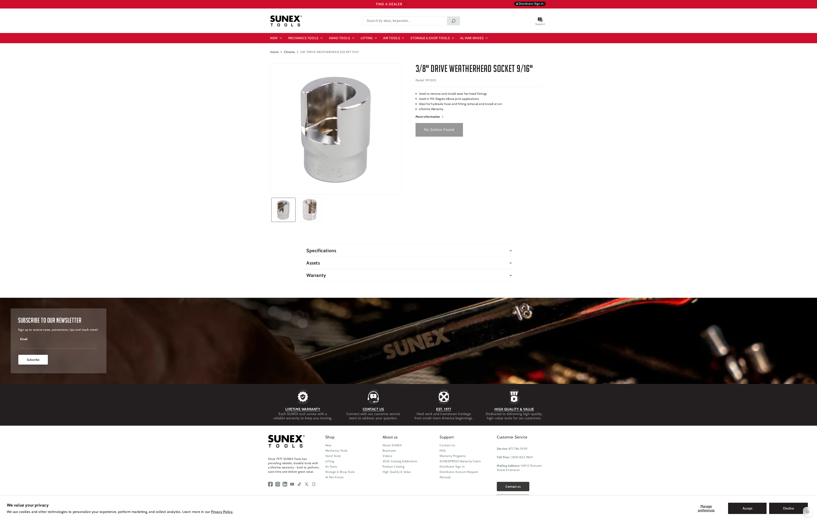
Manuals (445, 477)
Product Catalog (394, 466)
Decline (788, 508)
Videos (387, 456)
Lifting (329, 461)
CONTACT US (373, 409)
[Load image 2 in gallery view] (310, 210)
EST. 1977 (443, 409)
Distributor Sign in (531, 4)
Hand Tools (333, 456)
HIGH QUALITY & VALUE (514, 409)
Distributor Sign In (452, 466)
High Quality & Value (397, 472)
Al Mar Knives (334, 477)
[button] (277, 38)
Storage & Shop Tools (340, 472)
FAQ (443, 450)
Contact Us (447, 445)
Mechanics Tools (336, 450)
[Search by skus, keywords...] (453, 21)
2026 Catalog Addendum (400, 461)
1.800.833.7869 (521, 457)
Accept (747, 508)
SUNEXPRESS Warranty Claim (460, 461)
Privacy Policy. (222, 512)
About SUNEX (392, 445)
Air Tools (331, 466)
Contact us (513, 486)
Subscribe (33, 360)
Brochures (389, 450)
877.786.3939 (517, 449)
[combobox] (411, 20)
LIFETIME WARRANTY (302, 409)
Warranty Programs (453, 456)
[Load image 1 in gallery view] (283, 210)
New (328, 445)
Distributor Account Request (459, 472)
